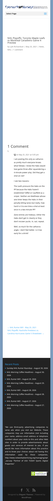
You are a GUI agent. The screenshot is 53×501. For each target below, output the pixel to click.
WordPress (26, 497)
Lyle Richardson (17, 46)
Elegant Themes (26, 494)
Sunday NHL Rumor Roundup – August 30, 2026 (27, 368)
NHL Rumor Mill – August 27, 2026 (21, 401)
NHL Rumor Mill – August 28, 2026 (21, 390)
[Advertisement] (26, 107)
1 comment (18, 49)
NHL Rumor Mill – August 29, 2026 (21, 379)
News (41, 46)
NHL (9, 49)
